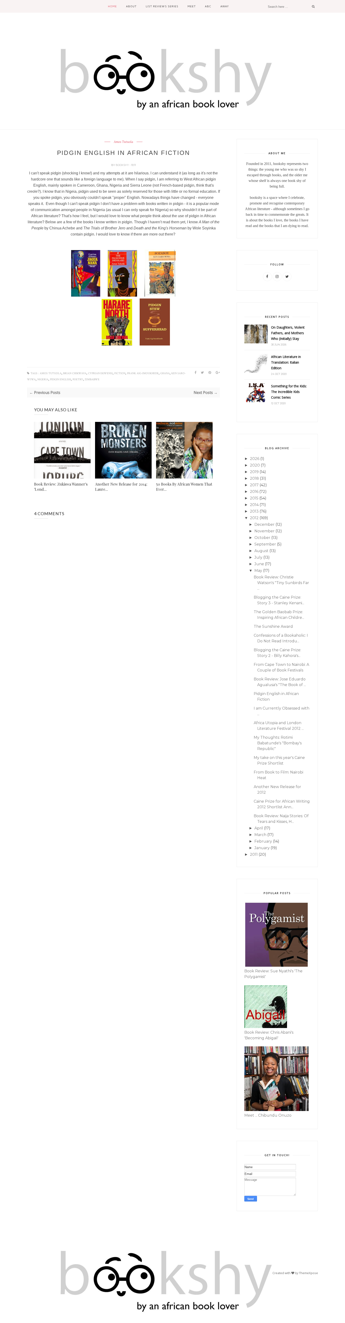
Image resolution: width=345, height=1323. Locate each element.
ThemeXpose (308, 1273)
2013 (254, 511)
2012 (254, 518)
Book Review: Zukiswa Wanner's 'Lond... (61, 487)
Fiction (119, 373)
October (262, 537)
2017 (254, 485)
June (259, 564)
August (261, 551)
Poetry (78, 379)
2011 (254, 854)
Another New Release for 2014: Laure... (121, 487)
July (258, 557)
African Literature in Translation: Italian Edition (286, 362)
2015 (254, 498)
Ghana (165, 373)
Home (112, 6)
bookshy (123, 165)
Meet (192, 6)
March (260, 834)
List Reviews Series (162, 6)
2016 (254, 491)
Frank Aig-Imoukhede (143, 373)
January (262, 848)
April (258, 828)
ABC (208, 6)
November (264, 531)
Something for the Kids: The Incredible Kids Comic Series (289, 392)
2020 (255, 465)
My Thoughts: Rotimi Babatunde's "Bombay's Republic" (278, 743)
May (258, 570)
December (264, 524)
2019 (254, 472)
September (265, 544)
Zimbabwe (92, 379)
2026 (254, 458)
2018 (254, 478)
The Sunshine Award (273, 626)
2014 (254, 505)
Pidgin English (60, 379)
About (131, 6)
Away (224, 6)
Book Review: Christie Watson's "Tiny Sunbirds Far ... (281, 583)
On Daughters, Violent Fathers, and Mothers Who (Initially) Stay (288, 333)
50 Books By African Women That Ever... (184, 487)
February (263, 841)
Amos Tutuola (123, 142)
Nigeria (42, 379)
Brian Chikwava (74, 373)
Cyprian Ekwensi (100, 373)
